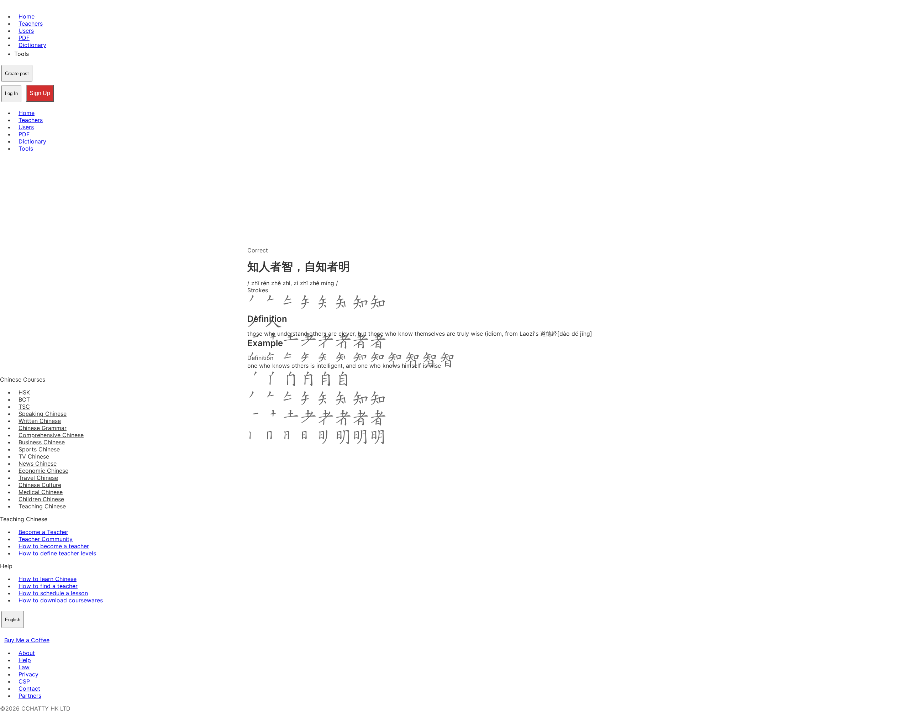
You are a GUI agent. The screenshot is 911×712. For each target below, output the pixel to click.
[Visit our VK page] (21, 633)
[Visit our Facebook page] (4, 633)
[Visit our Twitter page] (13, 633)
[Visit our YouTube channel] (30, 633)
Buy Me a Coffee (26, 640)
